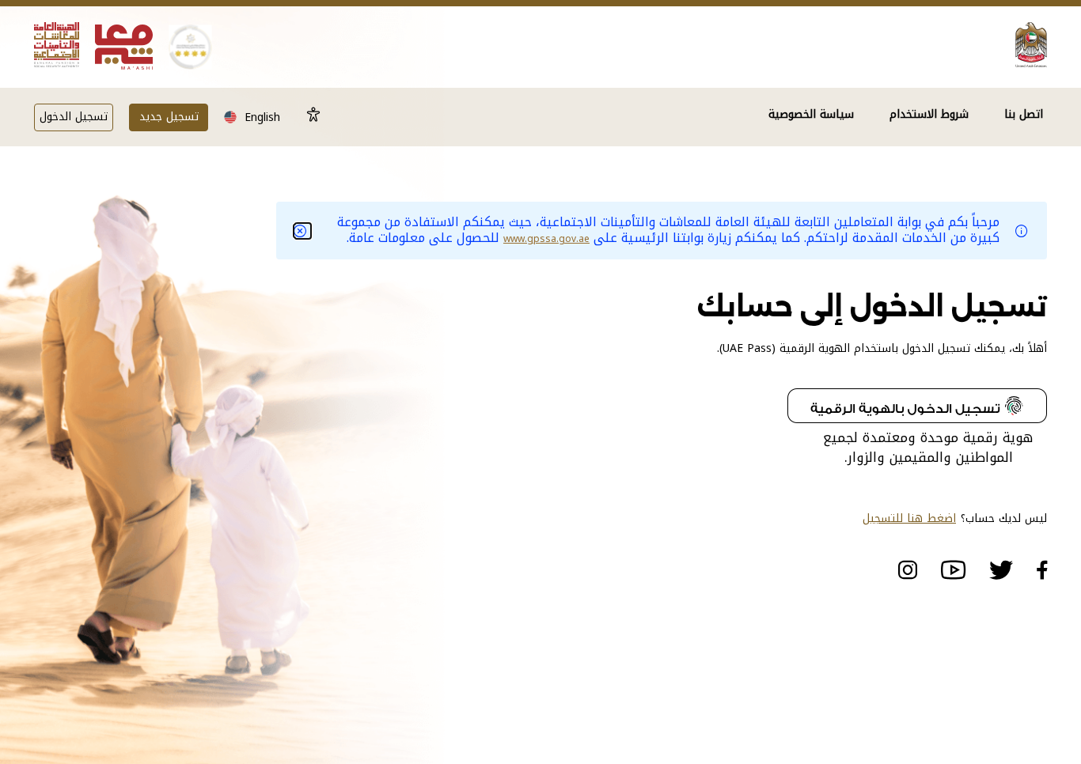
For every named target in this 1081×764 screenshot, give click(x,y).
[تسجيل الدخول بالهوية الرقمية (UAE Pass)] (917, 408)
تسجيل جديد (169, 116)
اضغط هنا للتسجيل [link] (909, 519)
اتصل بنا (1023, 116)
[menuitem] (1025, 127)
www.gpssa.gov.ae (546, 239)
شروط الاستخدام (929, 116)
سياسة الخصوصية (811, 116)
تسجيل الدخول (74, 116)
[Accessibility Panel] (313, 116)
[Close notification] (303, 231)
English (262, 117)
